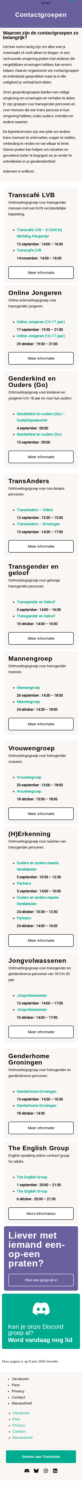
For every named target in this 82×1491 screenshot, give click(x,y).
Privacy (18, 1391)
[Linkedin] (55, 1471)
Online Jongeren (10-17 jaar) (41, 322)
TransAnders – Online (35, 510)
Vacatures (20, 1379)
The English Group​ (38, 1148)
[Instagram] (46, 1471)
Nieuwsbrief (22, 1403)
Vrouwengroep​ (31, 748)
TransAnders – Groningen (38, 524)
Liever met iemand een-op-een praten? (36, 1249)
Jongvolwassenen (32, 995)
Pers (16, 1385)
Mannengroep (28, 687)
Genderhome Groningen (29, 1059)
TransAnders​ (28, 481)
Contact (18, 1397)
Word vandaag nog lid (40, 1339)
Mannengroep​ (30, 658)
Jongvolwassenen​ (37, 960)
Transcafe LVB (29, 250)
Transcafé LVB (31, 195)
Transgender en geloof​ (33, 569)
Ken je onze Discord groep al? (35, 1329)
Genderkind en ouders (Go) (39, 434)
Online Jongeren (35, 292)
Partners (24, 883)
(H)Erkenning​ (29, 833)
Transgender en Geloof (36, 602)
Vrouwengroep (29, 777)
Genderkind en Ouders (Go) (32, 381)
